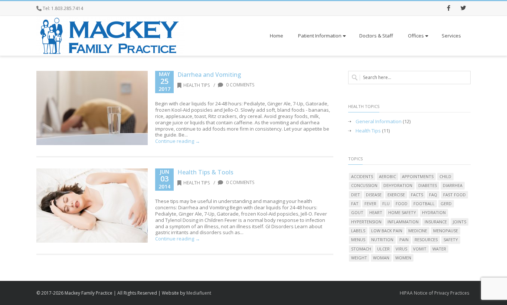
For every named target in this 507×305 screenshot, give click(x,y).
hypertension (366, 221)
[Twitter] (463, 8)
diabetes (427, 185)
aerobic (387, 176)
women (403, 257)
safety (451, 239)
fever (370, 203)
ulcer (383, 249)
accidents (362, 176)
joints (459, 221)
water (439, 249)
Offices (416, 35)
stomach (361, 249)
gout (357, 212)
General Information (379, 121)
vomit (419, 249)
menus (358, 239)
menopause (445, 230)
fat (355, 203)
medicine (417, 230)
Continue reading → (177, 141)
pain (404, 239)
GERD (446, 203)
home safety (402, 212)
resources (426, 239)
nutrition (382, 239)
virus (401, 249)
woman (381, 257)
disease (374, 194)
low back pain (386, 230)
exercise (396, 194)
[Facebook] (448, 8)
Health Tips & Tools (205, 172)
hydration (434, 212)
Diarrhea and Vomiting (209, 74)
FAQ (433, 194)
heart (375, 212)
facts (417, 194)
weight (359, 257)
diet (355, 194)
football (424, 203)
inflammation (403, 221)
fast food (454, 194)
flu (386, 203)
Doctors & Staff (376, 35)
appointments (418, 176)
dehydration (397, 185)
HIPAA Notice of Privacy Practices (434, 293)
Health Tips (196, 85)
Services (451, 35)
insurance (436, 221)
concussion (364, 185)
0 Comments (239, 85)
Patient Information (319, 35)
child (445, 176)
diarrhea (452, 185)
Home (276, 35)
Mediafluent (198, 293)
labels (358, 230)
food (402, 203)
